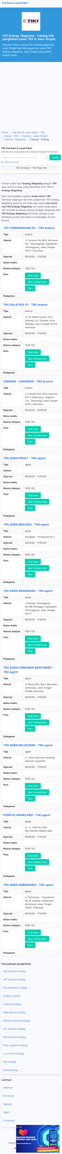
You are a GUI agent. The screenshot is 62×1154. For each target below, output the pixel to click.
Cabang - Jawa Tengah (35, 135)
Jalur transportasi (37, 281)
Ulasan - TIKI (11, 135)
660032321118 (12, 162)
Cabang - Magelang (15, 139)
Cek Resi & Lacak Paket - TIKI (28, 132)
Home (4, 132)
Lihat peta (32, 275)
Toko (30, 288)
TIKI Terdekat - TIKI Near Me (31, 167)
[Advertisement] (31, 94)
